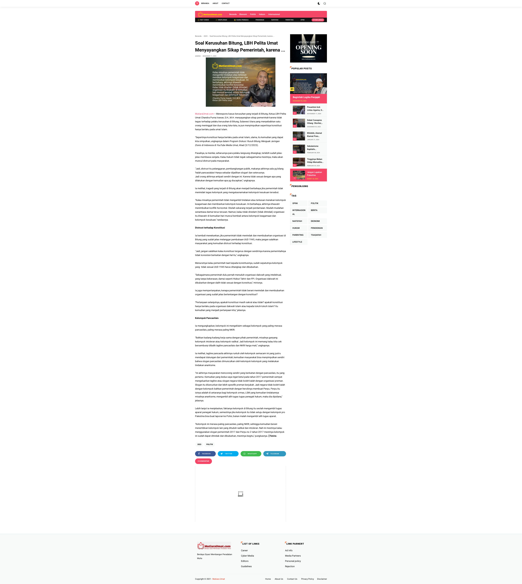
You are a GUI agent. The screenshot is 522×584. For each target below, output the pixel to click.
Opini (302, 20)
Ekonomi (243, 14)
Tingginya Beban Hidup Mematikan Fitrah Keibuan (315, 161)
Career (244, 550)
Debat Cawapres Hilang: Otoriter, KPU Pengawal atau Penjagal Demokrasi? (314, 122)
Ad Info (289, 550)
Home (268, 579)
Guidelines (246, 566)
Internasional (274, 14)
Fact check (204, 20)
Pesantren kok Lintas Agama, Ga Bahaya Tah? (315, 109)
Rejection (290, 566)
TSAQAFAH (316, 235)
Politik (253, 14)
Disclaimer (322, 579)
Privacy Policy (307, 579)
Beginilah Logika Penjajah (306, 97)
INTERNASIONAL (298, 212)
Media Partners (293, 555)
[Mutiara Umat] (210, 14)
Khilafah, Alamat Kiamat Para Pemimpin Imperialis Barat (314, 135)
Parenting (289, 20)
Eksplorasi (222, 20)
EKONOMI (315, 221)
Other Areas (318, 20)
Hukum (262, 14)
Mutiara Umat (218, 579)
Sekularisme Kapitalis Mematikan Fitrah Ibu (315, 148)
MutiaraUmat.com (204, 113)
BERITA (314, 210)
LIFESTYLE (297, 242)
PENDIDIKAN (317, 228)
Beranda (205, 3)
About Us (279, 579)
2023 (205, 36)
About (215, 3)
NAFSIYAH (297, 221)
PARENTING (297, 235)
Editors (244, 561)
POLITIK (209, 444)
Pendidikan (260, 20)
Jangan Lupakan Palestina (314, 174)
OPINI (295, 203)
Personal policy (293, 561)
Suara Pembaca (242, 20)
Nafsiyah (274, 20)
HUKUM (296, 228)
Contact (226, 3)
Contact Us (292, 579)
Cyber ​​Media (247, 555)
